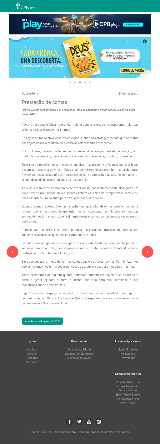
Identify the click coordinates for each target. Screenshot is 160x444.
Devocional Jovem (79, 357)
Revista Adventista (128, 382)
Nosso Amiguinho (127, 386)
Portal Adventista (128, 398)
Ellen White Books (128, 394)
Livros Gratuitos (128, 349)
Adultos (32, 349)
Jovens (32, 353)
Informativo (32, 362)
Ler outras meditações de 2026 (42, 321)
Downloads (128, 357)
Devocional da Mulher (79, 353)
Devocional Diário (79, 349)
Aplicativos (128, 353)
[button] (6, 6)
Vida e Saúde (128, 390)
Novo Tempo (128, 403)
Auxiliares (32, 357)
